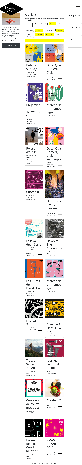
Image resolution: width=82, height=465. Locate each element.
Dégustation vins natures (54, 204)
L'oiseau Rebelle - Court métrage (32, 445)
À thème (36, 25)
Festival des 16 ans (33, 243)
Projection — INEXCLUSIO (33, 110)
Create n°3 (54, 400)
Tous (28, 24)
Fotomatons (49, 30)
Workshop (44, 41)
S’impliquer (74, 15)
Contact (73, 39)
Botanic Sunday (31, 67)
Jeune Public (29, 35)
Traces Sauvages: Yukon (33, 364)
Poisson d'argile (31, 150)
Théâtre (59, 34)
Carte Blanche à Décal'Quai (54, 324)
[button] (78, 5)
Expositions (29, 30)
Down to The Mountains (54, 244)
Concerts (44, 24)
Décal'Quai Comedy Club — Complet (54, 153)
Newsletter (74, 27)
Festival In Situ (33, 322)
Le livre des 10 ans (11, 45)
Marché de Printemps (54, 107)
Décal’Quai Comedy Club (54, 68)
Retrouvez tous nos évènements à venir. (44, 463)
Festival (39, 30)
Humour (59, 30)
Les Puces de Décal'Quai (33, 284)
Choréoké (33, 192)
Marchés (39, 34)
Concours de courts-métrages (33, 404)
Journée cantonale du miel (54, 364)
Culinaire (52, 24)
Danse (61, 24)
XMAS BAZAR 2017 (51, 443)
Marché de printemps (54, 283)
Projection (49, 34)
